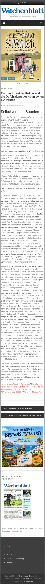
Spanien (11, 78)
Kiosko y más (16, 531)
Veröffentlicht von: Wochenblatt (13, 105)
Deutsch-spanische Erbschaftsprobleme (24, 415)
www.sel (18, 136)
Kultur (4, 78)
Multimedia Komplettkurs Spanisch (18, 408)
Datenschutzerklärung (15, 559)
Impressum (11, 555)
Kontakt (10, 563)
